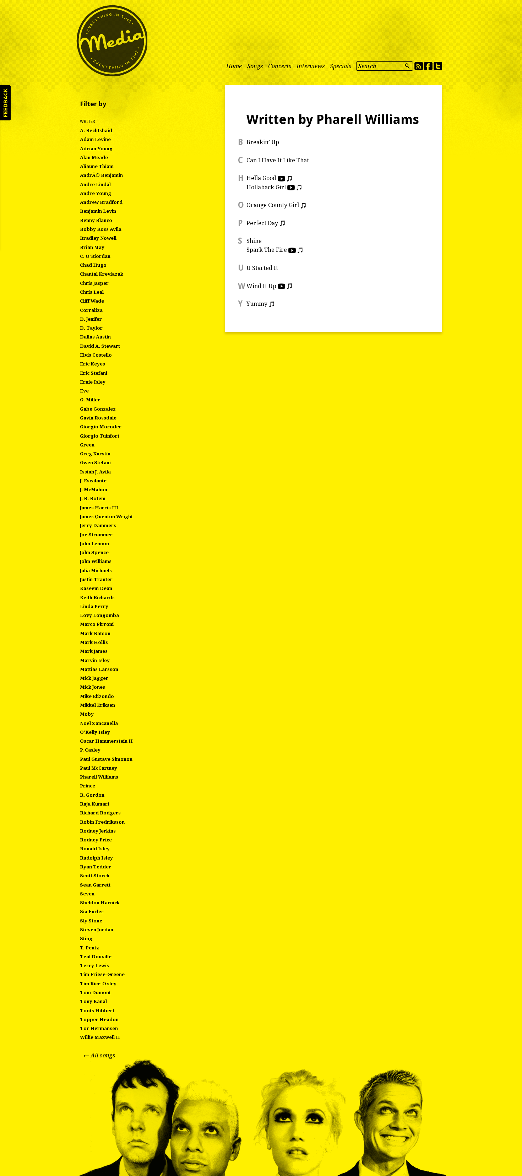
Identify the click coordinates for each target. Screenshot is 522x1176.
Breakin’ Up (262, 142)
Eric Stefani (93, 373)
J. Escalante (93, 480)
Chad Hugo (93, 265)
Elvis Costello (96, 355)
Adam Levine (95, 139)
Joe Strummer (96, 534)
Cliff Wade (92, 301)
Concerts (279, 66)
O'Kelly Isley (95, 732)
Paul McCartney (98, 768)
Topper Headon (99, 1019)
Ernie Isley (92, 382)
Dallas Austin (95, 337)
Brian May (92, 247)
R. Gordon (92, 795)
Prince (87, 785)
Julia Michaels (96, 570)
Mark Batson (95, 633)
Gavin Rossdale (98, 418)
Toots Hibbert (97, 1010)
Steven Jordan (96, 929)
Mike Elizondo (97, 696)
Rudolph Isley (96, 858)
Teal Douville (96, 956)
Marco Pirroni (97, 624)
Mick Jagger (94, 678)
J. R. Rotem (92, 498)
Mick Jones (92, 687)
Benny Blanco (96, 220)
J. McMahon (93, 489)
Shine (254, 241)
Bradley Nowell (98, 238)
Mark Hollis (94, 642)
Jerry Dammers (98, 525)
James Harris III (99, 507)
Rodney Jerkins (98, 831)
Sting (86, 938)
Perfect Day (262, 223)
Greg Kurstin (95, 453)
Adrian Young (96, 148)
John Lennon (94, 543)
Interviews (311, 66)
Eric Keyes (92, 364)
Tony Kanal (93, 1001)
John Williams (96, 561)
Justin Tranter (96, 579)
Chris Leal (92, 292)
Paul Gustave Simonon (106, 759)
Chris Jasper (94, 283)
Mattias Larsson (99, 669)
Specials (340, 66)
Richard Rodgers (100, 812)
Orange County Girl (272, 205)
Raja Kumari (94, 804)
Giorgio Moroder (100, 426)
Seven (87, 893)
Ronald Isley (95, 848)
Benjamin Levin (98, 211)
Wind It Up (261, 286)
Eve (84, 391)
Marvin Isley (95, 660)
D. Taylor (91, 328)
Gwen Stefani (95, 462)
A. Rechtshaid (96, 130)
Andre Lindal (95, 184)
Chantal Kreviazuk (101, 274)
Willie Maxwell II (100, 1037)
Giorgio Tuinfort (99, 436)
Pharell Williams (99, 777)
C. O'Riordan (95, 256)
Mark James (94, 651)
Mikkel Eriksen (97, 705)
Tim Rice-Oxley (98, 983)
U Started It (262, 268)
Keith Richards (97, 597)
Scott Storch (94, 875)
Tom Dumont (95, 992)
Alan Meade (94, 157)
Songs (255, 66)
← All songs (99, 1055)
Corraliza (91, 310)
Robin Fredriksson (102, 822)
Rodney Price (96, 839)
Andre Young (95, 193)
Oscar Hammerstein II (106, 741)
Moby (87, 714)
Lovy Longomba (99, 615)
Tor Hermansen (99, 1028)
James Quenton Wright (106, 516)
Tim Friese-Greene (102, 974)
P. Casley (90, 750)
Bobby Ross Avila (100, 229)
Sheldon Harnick (100, 902)
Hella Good (261, 178)
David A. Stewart (100, 346)
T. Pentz (89, 947)
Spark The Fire (266, 249)
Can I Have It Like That (277, 160)
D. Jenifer (91, 319)
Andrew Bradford (101, 202)
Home (234, 66)
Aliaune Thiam (97, 166)
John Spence (94, 552)
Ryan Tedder (95, 866)
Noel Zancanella (99, 723)
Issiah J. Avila (95, 472)
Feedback (5, 102)
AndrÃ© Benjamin (101, 175)
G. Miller (90, 399)
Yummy (256, 303)
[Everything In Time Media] (111, 40)
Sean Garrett (95, 885)
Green (87, 445)
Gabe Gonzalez (98, 409)
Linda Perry (94, 606)
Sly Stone (91, 920)
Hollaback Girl (266, 187)
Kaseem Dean (96, 588)
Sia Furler (92, 911)
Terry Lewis (94, 965)
